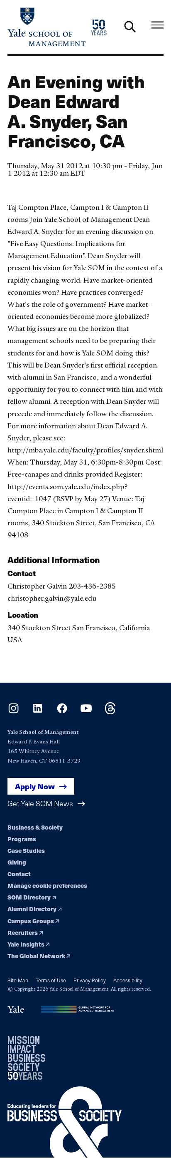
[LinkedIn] (38, 711)
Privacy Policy (89, 980)
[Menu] (157, 25)
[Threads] (110, 711)
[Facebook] (62, 711)
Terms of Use (51, 980)
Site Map (17, 980)
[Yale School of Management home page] (46, 27)
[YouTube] (86, 711)
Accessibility (127, 980)
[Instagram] (13, 711)
